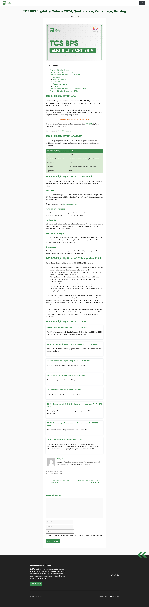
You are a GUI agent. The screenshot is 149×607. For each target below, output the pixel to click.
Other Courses (131, 3)
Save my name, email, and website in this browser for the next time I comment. (75, 535)
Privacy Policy (103, 596)
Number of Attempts (60, 84)
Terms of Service (114, 596)
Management (102, 3)
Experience (57, 86)
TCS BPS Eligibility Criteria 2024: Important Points (68, 89)
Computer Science (87, 3)
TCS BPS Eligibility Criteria (59, 70)
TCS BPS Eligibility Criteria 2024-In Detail (65, 75)
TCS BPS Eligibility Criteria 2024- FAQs (64, 91)
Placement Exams (116, 3)
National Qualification (60, 79)
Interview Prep (52, 471)
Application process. (70, 204)
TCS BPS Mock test (65, 131)
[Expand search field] (142, 3)
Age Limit (56, 77)
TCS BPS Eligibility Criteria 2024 (61, 72)
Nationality (56, 82)
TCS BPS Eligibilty (58, 474)
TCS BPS (88, 124)
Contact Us (36, 584)
